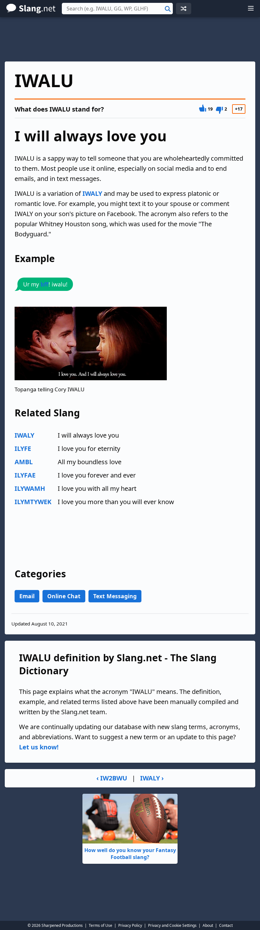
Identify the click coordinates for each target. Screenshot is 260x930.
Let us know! (39, 747)
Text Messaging (115, 596)
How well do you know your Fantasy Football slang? (130, 854)
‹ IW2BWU (111, 778)
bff (45, 284)
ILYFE (23, 448)
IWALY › (152, 778)
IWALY (92, 193)
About (208, 925)
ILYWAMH (30, 488)
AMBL (24, 462)
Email (27, 596)
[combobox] (117, 8)
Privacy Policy (130, 925)
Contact (226, 925)
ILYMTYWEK (33, 501)
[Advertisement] (130, 39)
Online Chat (64, 596)
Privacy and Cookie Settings (172, 925)
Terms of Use (100, 925)
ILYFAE (25, 475)
